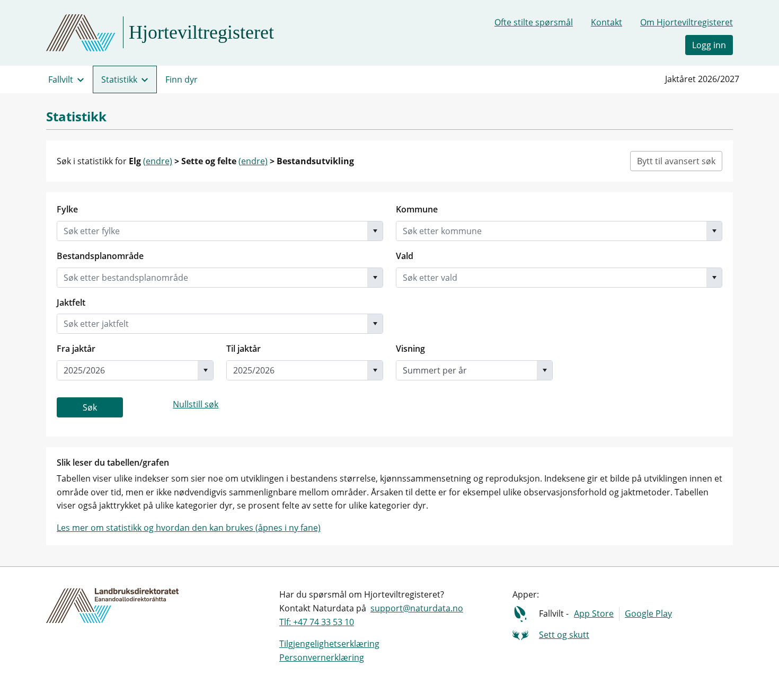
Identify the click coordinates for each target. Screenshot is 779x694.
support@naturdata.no (416, 608)
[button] (375, 231)
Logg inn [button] (709, 45)
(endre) (157, 161)
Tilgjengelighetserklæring (329, 643)
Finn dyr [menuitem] (181, 79)
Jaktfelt (71, 302)
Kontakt (606, 22)
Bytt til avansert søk (676, 161)
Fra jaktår (76, 348)
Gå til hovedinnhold (48, 13)
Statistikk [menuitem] (119, 79)
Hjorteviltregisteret (201, 32)
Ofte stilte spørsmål (533, 22)
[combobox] (212, 231)
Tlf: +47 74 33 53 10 (316, 622)
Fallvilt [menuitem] (60, 79)
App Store (594, 613)
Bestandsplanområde (100, 256)
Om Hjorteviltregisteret (686, 22)
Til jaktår (243, 348)
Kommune (417, 209)
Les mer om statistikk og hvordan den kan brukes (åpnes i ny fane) (189, 527)
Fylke (67, 209)
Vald (404, 256)
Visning (410, 348)
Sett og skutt (564, 634)
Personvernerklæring (321, 657)
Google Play (648, 613)
